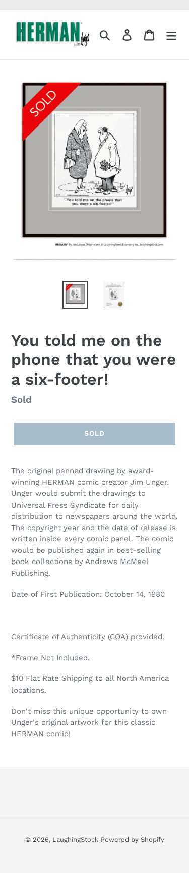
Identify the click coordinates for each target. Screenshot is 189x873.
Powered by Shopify (132, 839)
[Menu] (171, 35)
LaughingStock (75, 839)
